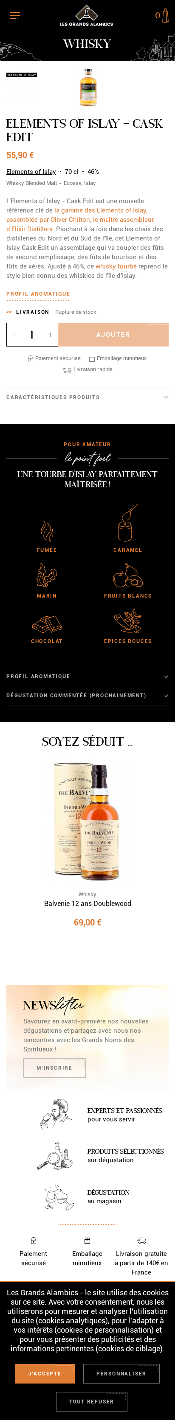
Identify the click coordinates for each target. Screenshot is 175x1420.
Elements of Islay (31, 172)
